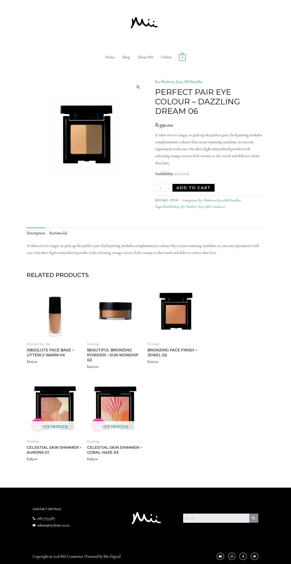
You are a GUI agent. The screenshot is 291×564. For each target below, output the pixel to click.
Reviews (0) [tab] (58, 233)
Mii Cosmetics (215, 207)
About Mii (145, 57)
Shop (126, 57)
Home (110, 57)
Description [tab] (36, 233)
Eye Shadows (164, 81)
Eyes (179, 81)
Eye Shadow (189, 207)
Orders (166, 57)
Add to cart (193, 187)
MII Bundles (193, 81)
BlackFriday (171, 207)
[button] (138, 87)
